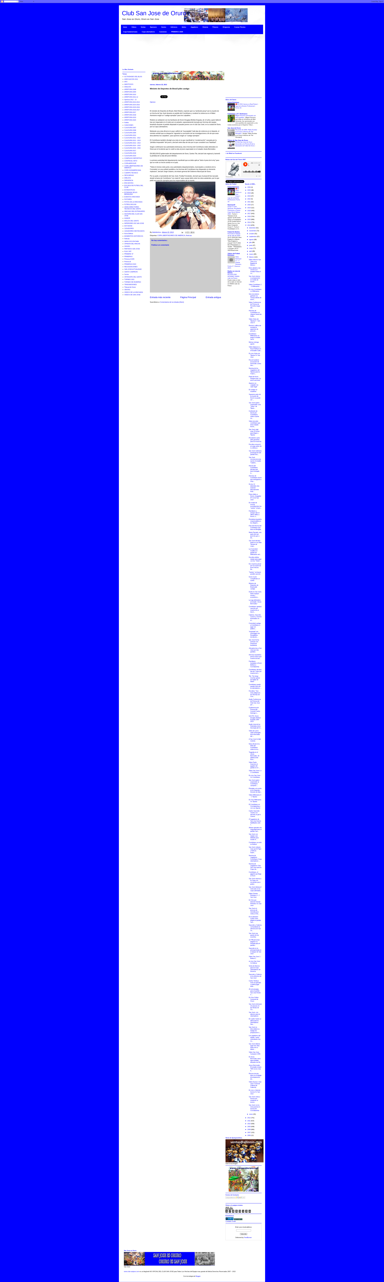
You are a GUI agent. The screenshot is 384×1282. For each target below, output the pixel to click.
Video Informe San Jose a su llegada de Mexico (255, 262)
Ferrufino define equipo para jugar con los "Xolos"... (255, 559)
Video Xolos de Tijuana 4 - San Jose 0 (254, 320)
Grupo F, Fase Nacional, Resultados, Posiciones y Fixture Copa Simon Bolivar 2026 (234, 210)
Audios (126, 122)
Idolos (184, 27)
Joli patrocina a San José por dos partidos (255, 650)
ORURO (127, 246)
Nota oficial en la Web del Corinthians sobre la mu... (254, 746)
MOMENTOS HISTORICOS (133, 236)
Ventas (143, 27)
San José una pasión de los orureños (254, 935)
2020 (249, 205)
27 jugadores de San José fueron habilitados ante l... (255, 821)
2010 (249, 1123)
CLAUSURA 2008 (130, 130)
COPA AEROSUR (130, 163)
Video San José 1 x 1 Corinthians (255, 771)
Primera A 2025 (129, 259)
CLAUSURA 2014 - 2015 (132, 145)
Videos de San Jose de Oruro (238, 140)
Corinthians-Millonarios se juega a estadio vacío (254, 336)
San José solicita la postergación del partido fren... (255, 452)
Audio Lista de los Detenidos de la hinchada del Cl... (255, 726)
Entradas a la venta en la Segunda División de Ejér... (255, 790)
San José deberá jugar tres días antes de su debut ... (254, 1046)
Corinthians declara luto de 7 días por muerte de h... (255, 671)
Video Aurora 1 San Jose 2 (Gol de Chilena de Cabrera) (255, 1084)
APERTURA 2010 (130, 94)
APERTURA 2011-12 (131, 97)
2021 (249, 202)
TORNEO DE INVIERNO (132, 282)
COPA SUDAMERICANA (132, 170)
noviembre (252, 231)
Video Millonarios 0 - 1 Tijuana (255, 796)
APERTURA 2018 (130, 115)
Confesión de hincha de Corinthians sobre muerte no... (254, 414)
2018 (249, 210)
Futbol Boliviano (233, 102)
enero (251, 1114)
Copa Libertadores (148, 32)
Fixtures (215, 27)
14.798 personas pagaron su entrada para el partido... (254, 942)
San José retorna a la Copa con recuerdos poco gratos (255, 881)
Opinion (153, 102)
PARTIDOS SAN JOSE (132, 249)
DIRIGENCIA (128, 180)
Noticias (189, 235)
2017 (249, 213)
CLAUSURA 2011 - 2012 (132, 138)
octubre (251, 233)
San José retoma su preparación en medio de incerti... (254, 278)
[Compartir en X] (190, 232)
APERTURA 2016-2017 (132, 110)
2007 (249, 1132)
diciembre (252, 228)
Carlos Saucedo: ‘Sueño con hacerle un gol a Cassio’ (255, 813)
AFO (125, 82)
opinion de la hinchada (131, 241)
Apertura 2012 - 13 (130, 99)
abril (250, 251)
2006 (249, 1135)
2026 (249, 187)
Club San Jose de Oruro (154, 13)
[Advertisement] (181, 51)
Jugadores (194, 27)
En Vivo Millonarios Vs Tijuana (255, 800)
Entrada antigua (213, 297)
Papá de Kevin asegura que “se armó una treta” (255, 378)
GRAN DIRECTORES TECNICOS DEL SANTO (132, 208)
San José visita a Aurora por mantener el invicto (254, 1099)
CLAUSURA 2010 (130, 135)
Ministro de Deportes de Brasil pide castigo (253, 586)
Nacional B (231, 205)
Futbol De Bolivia (234, 232)
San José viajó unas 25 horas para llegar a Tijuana (254, 432)
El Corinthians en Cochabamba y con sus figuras (254, 806)
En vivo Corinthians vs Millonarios (255, 290)
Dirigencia (226, 27)
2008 (249, 1129)
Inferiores (174, 27)
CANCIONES (128, 125)
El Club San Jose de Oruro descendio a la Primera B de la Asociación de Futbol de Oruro (245, 144)
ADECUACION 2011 (131, 79)
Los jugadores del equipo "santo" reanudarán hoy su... (254, 1038)
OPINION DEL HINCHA (132, 244)
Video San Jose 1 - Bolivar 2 (255, 957)
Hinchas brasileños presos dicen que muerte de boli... (255, 656)
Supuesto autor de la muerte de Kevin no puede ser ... (255, 397)
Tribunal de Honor (130, 287)
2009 (249, 1126)
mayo (251, 248)
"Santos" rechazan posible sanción (255, 573)
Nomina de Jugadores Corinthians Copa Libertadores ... (255, 858)
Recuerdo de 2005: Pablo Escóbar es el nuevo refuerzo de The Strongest (246, 131)
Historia (205, 27)
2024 (249, 193)
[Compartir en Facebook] (192, 232)
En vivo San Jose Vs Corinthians (254, 776)
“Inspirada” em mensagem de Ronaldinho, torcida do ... (254, 634)
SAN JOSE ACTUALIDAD (133, 269)
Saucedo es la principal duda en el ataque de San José (255, 950)
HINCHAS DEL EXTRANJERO (134, 211)
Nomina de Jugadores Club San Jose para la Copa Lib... (255, 866)
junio (251, 245)
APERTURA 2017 (130, 112)
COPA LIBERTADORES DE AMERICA (171, 235)
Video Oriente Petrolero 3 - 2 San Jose (254, 895)
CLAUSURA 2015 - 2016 (132, 148)
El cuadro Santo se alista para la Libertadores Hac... (255, 1021)
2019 (249, 208)
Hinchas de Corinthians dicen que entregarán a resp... (255, 478)
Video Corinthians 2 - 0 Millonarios (255, 285)
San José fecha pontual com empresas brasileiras (254, 642)
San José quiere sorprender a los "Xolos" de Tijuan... (255, 405)
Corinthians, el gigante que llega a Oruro (255, 874)
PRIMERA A (128, 256)
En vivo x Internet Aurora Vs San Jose (254, 1092)
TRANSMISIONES (130, 284)
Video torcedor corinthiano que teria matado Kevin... (254, 423)
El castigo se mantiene (253, 390)
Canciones (163, 32)
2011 (249, 1121)
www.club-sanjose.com (131, 1271)
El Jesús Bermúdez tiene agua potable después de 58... (255, 1059)
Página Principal (188, 297)
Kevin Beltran (128, 233)
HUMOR (127, 218)
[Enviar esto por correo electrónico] (186, 232)
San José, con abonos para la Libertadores (254, 1014)
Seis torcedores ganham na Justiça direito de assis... (255, 296)
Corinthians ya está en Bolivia (255, 843)
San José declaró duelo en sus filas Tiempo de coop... (255, 543)
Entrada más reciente (160, 297)
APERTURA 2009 (130, 92)
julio (250, 242)
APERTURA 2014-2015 (132, 105)
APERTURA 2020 (130, 120)
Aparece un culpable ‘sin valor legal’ (253, 385)
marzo (251, 254)
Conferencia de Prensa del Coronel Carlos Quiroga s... (254, 710)
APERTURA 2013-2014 (132, 102)
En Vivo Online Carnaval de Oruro (253, 999)
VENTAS (127, 289)
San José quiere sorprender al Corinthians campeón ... (254, 782)
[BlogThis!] (188, 232)
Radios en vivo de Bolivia (234, 272)
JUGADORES (129, 228)
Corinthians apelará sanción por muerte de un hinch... (255, 609)
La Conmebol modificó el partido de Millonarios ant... (255, 551)
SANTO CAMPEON (131, 272)
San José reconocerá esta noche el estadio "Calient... (255, 460)
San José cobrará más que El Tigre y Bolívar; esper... (255, 849)
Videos (134, 27)
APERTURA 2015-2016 (132, 107)
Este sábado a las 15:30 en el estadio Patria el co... (255, 270)
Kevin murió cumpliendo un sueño (254, 578)
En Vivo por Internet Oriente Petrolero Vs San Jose (255, 902)
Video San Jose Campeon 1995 (254, 1053)
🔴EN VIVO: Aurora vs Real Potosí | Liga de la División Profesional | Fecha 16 (246, 106)
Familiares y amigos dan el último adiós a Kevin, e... (254, 513)
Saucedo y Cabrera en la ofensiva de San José (255, 976)
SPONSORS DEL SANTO (133, 277)
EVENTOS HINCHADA (132, 197)
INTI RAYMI (128, 226)
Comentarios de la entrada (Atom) (172, 302)
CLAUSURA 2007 (130, 127)
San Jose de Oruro (234, 128)
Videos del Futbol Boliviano (234, 254)
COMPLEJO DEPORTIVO (133, 158)
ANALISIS (127, 87)
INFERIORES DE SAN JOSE (134, 223)
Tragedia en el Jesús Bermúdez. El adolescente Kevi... (254, 755)
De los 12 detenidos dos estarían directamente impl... (254, 487)
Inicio (125, 27)
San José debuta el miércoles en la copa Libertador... (255, 888)
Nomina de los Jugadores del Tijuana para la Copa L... (254, 370)
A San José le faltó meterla (255, 740)
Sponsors (153, 27)
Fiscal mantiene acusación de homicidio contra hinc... (255, 362)
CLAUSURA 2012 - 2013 (132, 140)
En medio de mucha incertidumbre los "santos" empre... (255, 505)
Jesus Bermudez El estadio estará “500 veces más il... (255, 1067)
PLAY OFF (127, 251)
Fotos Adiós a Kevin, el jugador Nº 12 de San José (255, 496)
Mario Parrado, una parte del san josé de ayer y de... (255, 535)
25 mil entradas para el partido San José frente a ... (255, 991)
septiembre (253, 236)
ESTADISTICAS (129, 190)
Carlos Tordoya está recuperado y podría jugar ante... (255, 983)
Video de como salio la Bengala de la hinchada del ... (254, 733)
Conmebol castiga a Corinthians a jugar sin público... (255, 625)
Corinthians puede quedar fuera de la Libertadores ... (255, 686)
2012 (249, 1118)
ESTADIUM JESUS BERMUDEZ (130, 193)
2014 (249, 222)
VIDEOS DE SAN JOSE (132, 295)
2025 (249, 190)
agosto (251, 239)
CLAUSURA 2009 (130, 133)
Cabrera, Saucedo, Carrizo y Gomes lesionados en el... (255, 617)
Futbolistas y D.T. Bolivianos (237, 114)
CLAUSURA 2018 (130, 153)
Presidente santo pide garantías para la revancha (255, 439)
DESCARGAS (129, 175)
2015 (249, 219)
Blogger (198, 1276)
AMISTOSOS (128, 84)
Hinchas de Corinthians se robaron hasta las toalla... (255, 313)
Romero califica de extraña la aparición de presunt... (255, 328)
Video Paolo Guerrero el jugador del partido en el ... (254, 765)
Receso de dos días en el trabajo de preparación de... (255, 1076)
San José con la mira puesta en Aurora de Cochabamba (254, 1107)
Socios (163, 27)
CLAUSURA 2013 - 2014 (132, 143)
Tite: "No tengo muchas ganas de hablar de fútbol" (254, 678)
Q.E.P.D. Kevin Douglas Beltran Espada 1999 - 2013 (255, 718)
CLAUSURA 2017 (130, 150)
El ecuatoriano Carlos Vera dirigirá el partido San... (255, 919)
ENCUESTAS (128, 183)
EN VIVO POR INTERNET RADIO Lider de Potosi (233, 276)
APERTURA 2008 (130, 89)
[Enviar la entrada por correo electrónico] (182, 232)
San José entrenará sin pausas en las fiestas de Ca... (255, 1006)
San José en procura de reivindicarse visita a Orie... (254, 911)
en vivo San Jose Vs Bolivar (254, 962)
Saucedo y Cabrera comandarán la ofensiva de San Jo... (255, 927)
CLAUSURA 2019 (130, 156)
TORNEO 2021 (129, 279)
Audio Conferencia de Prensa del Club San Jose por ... (255, 702)
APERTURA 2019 (130, 117)
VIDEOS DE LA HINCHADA (133, 292)
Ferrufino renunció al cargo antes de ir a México (255, 446)
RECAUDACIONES (131, 267)
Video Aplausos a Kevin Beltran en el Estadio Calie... (255, 348)
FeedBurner (248, 1237)
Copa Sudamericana (130, 32)
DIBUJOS (127, 178)
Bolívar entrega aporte (254, 343)
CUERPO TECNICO (131, 173)
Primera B (127, 261)
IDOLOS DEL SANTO (131, 221)
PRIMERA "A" (129, 254)
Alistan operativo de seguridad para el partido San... (255, 829)
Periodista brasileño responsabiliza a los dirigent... (255, 521)
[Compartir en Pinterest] (194, 232)
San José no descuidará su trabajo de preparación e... (254, 1029)
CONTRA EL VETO (130, 161)
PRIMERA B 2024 (130, 264)
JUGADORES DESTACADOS (134, 231)
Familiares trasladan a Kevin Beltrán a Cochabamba (255, 664)
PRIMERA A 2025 (177, 32)
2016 (249, 216)
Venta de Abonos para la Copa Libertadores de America (254, 968)
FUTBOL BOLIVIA (130, 204)
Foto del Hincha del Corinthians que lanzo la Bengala (255, 527)
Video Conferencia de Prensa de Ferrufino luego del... (255, 305)
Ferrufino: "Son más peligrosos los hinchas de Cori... (254, 693)
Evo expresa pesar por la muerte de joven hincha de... (255, 566)
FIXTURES (128, 199)
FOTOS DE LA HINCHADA (133, 202)
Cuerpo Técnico (239, 27)
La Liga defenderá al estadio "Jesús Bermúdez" (255, 601)
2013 (249, 225)
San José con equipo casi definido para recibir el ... (254, 836)
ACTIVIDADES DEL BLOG (133, 76)
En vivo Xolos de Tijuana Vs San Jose (254, 355)
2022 (249, 199)
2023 (249, 196)
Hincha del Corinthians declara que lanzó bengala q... (254, 469)
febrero (251, 257)
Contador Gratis (231, 1221)
